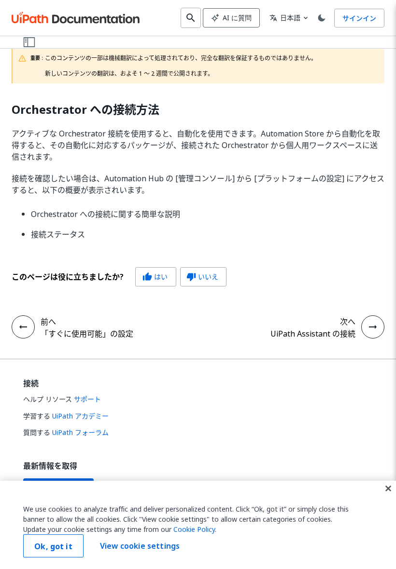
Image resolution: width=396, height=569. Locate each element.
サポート (87, 399)
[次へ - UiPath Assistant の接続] (372, 327)
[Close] (388, 488)
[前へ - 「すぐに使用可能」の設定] (23, 327)
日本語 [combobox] (284, 18)
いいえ (202, 276)
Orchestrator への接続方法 (85, 109)
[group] (119, 276)
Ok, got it (53, 546)
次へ (347, 321)
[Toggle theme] (321, 18)
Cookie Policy (194, 529)
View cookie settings (140, 546)
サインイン (359, 18)
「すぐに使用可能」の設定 (87, 333)
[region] (198, 525)
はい (155, 276)
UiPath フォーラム (80, 432)
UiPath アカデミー (80, 416)
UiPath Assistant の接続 (312, 333)
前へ (48, 321)
